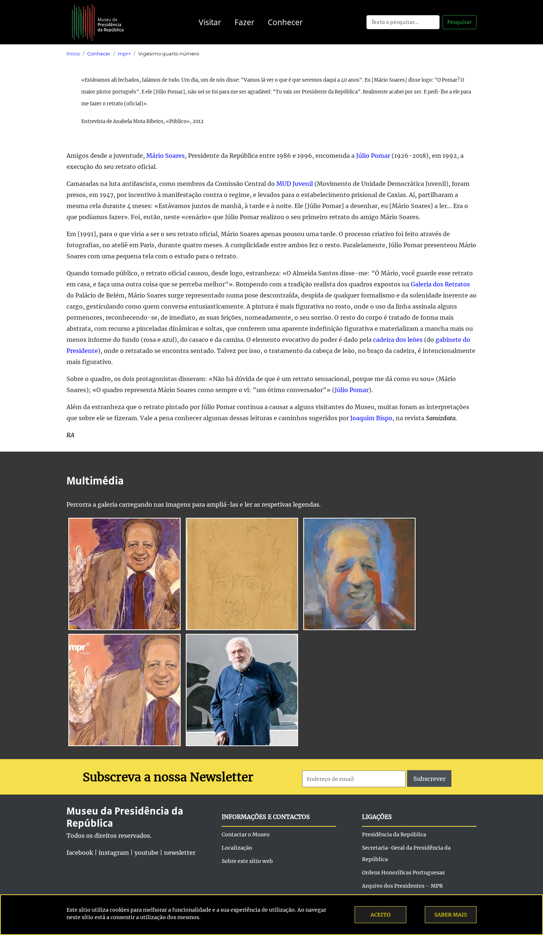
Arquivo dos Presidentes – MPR (402, 886)
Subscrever (429, 778)
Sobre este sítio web (247, 861)
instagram (114, 852)
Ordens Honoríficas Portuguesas (403, 872)
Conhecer (98, 54)
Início (73, 54)
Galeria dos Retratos (440, 284)
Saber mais (450, 914)
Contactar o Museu (246, 834)
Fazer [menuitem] (245, 22)
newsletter (179, 852)
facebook (79, 852)
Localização (237, 847)
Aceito (380, 914)
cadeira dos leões (398, 339)
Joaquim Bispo (371, 418)
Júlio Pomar (373, 155)
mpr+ (124, 54)
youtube (146, 852)
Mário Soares (165, 155)
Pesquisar (459, 22)
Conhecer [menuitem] (285, 22)
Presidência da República (394, 834)
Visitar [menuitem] (210, 22)
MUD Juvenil (294, 183)
